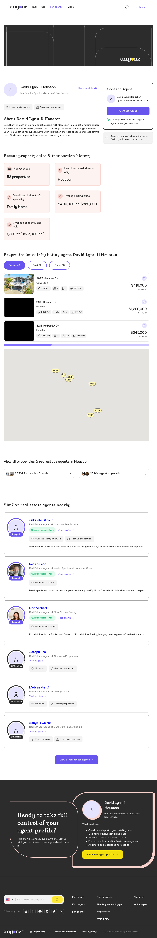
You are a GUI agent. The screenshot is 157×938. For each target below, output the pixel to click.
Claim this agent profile (100, 854)
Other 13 (59, 265)
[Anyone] (18, 7)
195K (92, 383)
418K (90, 415)
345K (55, 370)
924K (70, 377)
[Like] (144, 278)
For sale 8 (14, 265)
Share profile (85, 88)
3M (64, 375)
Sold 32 (37, 265)
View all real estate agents (75, 759)
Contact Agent (128, 111)
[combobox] (10, 899)
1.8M (68, 379)
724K (98, 410)
